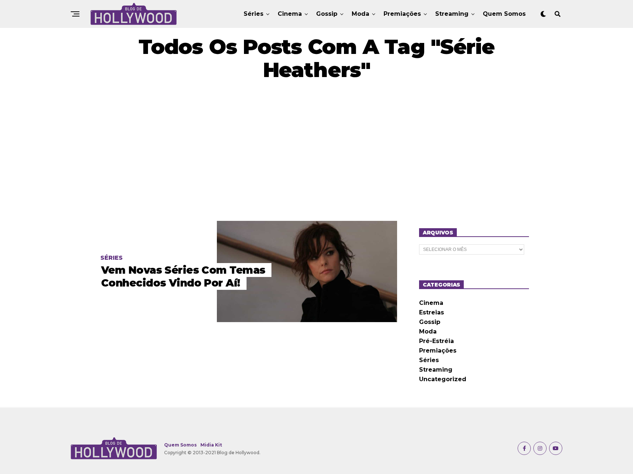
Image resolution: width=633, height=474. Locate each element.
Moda (360, 13)
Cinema (290, 13)
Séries (253, 13)
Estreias (431, 312)
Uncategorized (442, 379)
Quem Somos (504, 13)
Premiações (402, 13)
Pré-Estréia (436, 341)
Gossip (326, 13)
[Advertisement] (316, 151)
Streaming (452, 13)
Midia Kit (211, 445)
